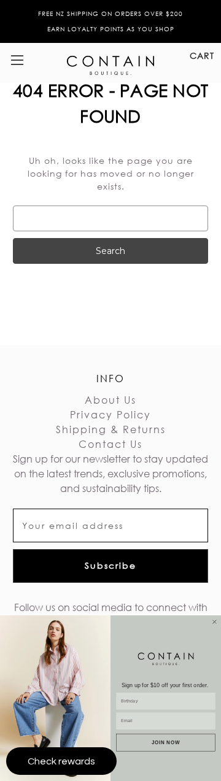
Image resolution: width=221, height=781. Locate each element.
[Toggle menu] (17, 60)
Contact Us (110, 443)
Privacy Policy (110, 414)
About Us (110, 399)
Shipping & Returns (111, 429)
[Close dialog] (214, 622)
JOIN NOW (166, 742)
